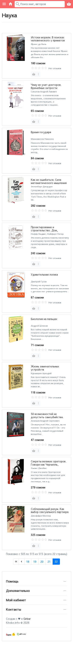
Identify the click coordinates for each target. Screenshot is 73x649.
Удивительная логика (44, 274)
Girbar (27, 619)
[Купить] (33, 74)
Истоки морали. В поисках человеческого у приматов (48, 38)
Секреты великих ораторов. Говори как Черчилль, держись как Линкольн (48, 464)
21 (49, 561)
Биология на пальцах (44, 319)
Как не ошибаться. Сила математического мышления (49, 181)
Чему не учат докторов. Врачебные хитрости (46, 86)
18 (27, 561)
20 (41, 561)
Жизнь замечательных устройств (45, 367)
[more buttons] (38, 74)
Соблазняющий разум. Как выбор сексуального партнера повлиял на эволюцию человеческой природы (50, 513)
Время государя (41, 132)
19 (34, 561)
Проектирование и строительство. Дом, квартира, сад (44, 230)
